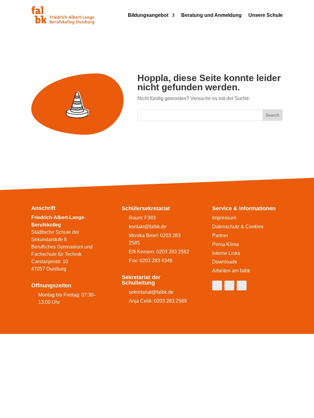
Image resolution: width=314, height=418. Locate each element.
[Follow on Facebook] (217, 285)
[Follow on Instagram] (229, 285)
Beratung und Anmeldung (211, 15)
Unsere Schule (265, 15)
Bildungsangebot (148, 15)
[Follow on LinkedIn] (242, 285)
